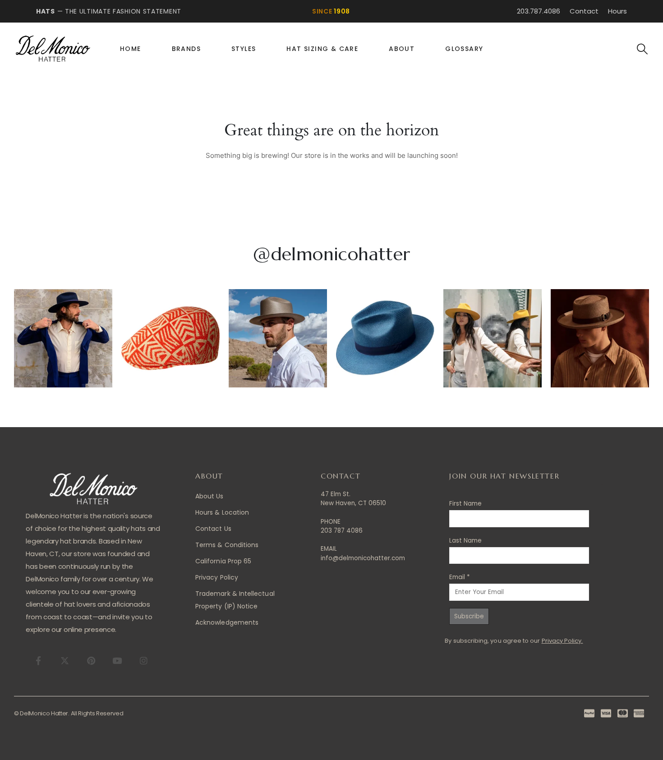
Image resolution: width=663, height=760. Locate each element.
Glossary (464, 48)
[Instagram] (143, 660)
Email (459, 577)
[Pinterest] (91, 660)
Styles (243, 48)
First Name (465, 503)
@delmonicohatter (331, 254)
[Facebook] (38, 660)
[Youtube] (117, 660)
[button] (642, 49)
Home (130, 48)
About (401, 48)
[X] (64, 660)
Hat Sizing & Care (322, 48)
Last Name (465, 540)
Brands (186, 48)
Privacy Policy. (562, 640)
